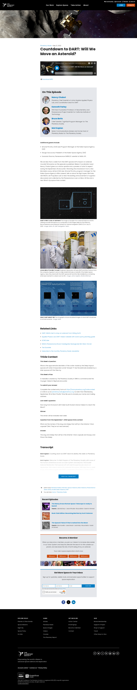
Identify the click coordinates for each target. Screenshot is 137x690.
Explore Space (62, 5)
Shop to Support (99, 628)
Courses (45, 634)
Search (132, 2)
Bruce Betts (57, 118)
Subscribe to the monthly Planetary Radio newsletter (60, 351)
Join (121, 5)
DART (67, 489)
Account (118, 2)
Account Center (23, 668)
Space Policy (22, 631)
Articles (45, 621)
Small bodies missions (58, 489)
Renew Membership (100, 621)
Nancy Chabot (59, 97)
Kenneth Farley (59, 107)
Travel (96, 631)
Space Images (47, 628)
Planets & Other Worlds (25, 621)
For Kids (20, 634)
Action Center (72, 621)
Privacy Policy (62, 588)
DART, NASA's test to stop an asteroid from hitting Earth (61, 333)
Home (54, 492)
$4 (52, 556)
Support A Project (99, 625)
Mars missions (82, 488)
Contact (71, 631)
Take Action (76, 5)
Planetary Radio (46, 46)
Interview (64, 488)
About (86, 5)
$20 (73, 556)
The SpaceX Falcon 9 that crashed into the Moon (70, 523)
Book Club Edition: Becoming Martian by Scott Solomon (72, 513)
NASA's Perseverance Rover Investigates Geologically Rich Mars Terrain (67, 344)
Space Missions (23, 625)
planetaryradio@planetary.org (63, 392)
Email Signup (72, 625)
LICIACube (45, 340)
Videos (45, 631)
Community (110, 2)
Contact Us (33, 668)
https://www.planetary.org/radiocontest (80, 389)
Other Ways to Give (100, 634)
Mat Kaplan (57, 128)
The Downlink (46, 347)
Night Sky (21, 628)
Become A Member (74, 628)
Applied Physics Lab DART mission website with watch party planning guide (68, 337)
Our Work (50, 5)
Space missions (72, 488)
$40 (84, 556)
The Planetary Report (50, 637)
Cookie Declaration (23, 683)
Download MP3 (47, 79)
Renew (126, 2)
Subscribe (88, 586)
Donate (131, 5)
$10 (63, 556)
